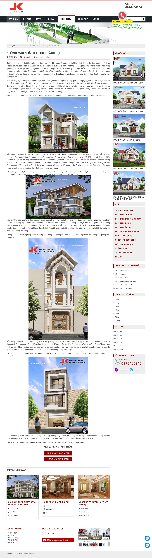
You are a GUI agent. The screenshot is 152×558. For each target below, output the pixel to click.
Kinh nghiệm (28, 57)
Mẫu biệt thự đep (14, 220)
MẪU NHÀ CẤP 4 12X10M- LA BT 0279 (128, 83)
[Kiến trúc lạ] (44, 533)
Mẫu (29, 347)
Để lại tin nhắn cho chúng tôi (57, 540)
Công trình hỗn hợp (124, 236)
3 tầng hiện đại (18, 154)
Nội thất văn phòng (124, 215)
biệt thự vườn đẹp (42, 436)
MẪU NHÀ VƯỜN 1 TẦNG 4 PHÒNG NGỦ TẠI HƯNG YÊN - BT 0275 (128, 198)
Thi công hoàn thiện (124, 211)
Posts (21, 46)
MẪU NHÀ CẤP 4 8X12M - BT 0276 (126, 140)
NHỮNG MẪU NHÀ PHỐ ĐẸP (58, 453)
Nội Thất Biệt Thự (123, 227)
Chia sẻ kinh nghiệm (41, 57)
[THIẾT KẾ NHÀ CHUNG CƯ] (58, 487)
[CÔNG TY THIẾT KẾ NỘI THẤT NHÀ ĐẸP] (94, 487)
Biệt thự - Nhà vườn (124, 244)
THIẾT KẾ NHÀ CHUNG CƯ (57, 502)
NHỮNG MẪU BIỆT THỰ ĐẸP (58, 459)
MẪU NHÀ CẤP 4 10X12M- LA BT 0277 (128, 169)
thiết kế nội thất (77, 63)
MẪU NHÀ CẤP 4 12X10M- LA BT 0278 (128, 111)
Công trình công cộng (125, 240)
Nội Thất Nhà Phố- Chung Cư (127, 219)
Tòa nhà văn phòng (123, 253)
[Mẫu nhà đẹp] (53, 533)
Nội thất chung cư (123, 223)
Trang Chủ (12, 46)
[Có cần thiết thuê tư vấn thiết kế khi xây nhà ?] (23, 487)
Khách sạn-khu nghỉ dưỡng (127, 232)
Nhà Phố (119, 257)
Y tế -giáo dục (121, 248)
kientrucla (122, 370)
